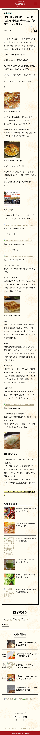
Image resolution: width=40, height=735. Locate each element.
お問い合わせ (33, 728)
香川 (6, 624)
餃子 (27, 620)
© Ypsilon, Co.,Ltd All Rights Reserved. (20, 733)
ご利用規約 (23, 728)
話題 (19, 620)
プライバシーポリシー (10, 728)
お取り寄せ (8, 620)
